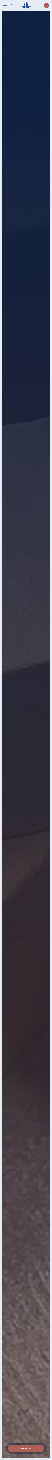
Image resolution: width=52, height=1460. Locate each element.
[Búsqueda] (11, 5)
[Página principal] (26, 5)
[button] (42, 1448)
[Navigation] (5, 5)
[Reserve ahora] (46, 5)
